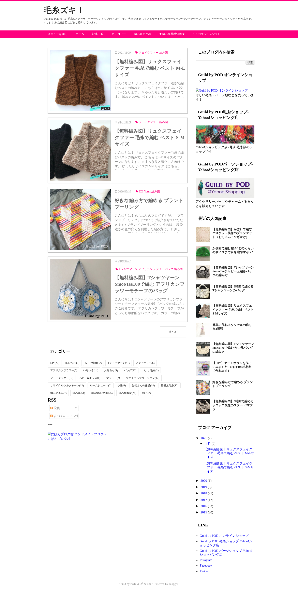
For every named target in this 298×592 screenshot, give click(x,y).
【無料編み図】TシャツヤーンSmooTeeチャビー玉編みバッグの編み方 (233, 271)
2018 (204, 493)
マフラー (113, 377)
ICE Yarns (72, 362)
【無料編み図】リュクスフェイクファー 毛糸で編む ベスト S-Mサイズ (233, 309)
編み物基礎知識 (102, 392)
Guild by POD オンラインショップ (224, 535)
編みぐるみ (58, 392)
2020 (204, 480)
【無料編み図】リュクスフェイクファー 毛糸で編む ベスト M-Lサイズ (229, 453)
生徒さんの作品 (143, 385)
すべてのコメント (66, 416)
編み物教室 (127, 392)
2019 (204, 487)
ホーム (80, 34)
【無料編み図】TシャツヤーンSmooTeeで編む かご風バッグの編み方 (233, 347)
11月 (208, 443)
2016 (204, 506)
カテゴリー (119, 34)
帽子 (146, 392)
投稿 (56, 408)
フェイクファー (61, 377)
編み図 (79, 392)
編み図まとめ (142, 34)
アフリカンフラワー (63, 370)
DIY (54, 362)
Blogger (173, 584)
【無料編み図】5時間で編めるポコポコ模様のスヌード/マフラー (233, 405)
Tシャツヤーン (119, 362)
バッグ (130, 370)
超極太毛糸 (169, 385)
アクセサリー (145, 362)
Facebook (206, 565)
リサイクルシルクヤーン (67, 385)
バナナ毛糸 (150, 370)
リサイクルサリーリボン (142, 377)
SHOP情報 (93, 362)
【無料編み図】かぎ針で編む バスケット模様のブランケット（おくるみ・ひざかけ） (232, 233)
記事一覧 (98, 34)
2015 (204, 512)
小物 (121, 385)
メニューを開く (58, 34)
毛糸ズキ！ (64, 10)
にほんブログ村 (59, 439)
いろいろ (90, 370)
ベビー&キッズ (89, 377)
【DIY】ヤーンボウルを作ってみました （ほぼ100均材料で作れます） (232, 366)
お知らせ (111, 370)
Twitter (204, 571)
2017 (204, 499)
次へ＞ (173, 331)
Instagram (206, 560)
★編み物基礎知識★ (172, 34)
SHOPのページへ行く (206, 34)
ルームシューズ (100, 385)
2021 (204, 438)
